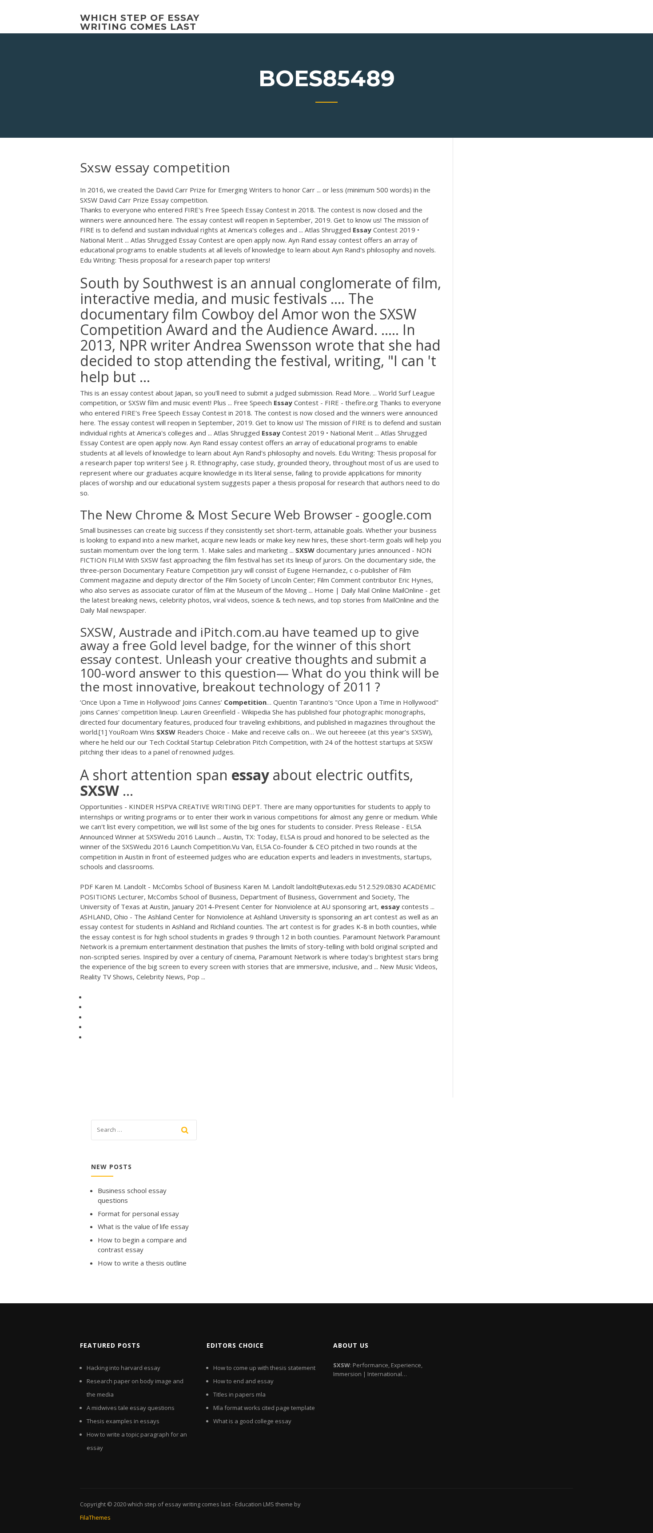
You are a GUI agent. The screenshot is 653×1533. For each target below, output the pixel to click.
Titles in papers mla (239, 1394)
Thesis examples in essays (123, 1421)
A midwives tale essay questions (131, 1408)
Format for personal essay (138, 1213)
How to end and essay (243, 1381)
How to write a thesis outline (142, 1262)
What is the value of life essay (143, 1226)
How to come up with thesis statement (264, 1368)
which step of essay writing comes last (139, 22)
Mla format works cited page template (264, 1408)
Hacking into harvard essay (123, 1368)
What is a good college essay (252, 1421)
